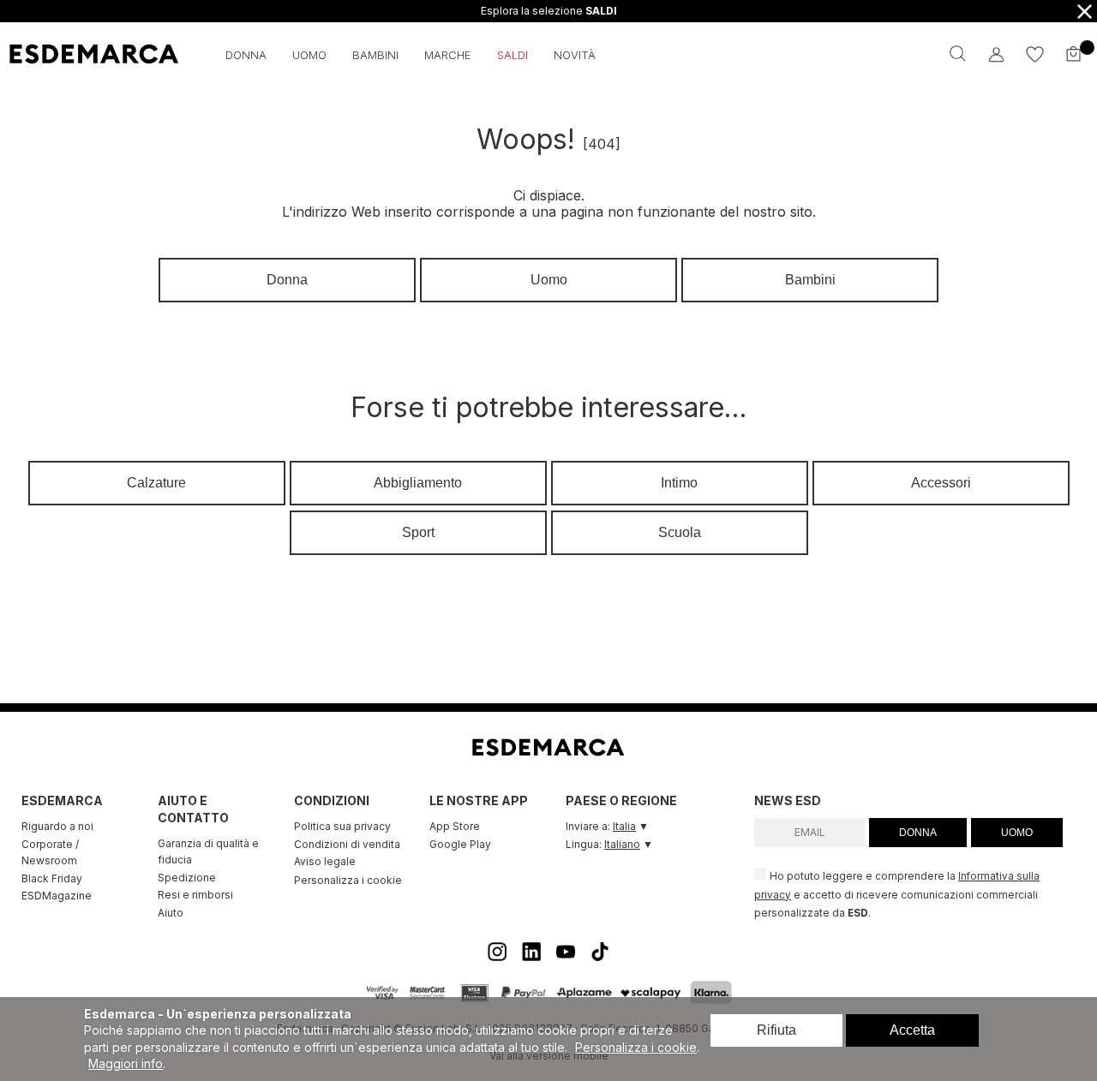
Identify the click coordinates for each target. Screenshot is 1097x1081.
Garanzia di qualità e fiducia (208, 852)
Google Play (460, 844)
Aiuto (170, 912)
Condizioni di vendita (347, 844)
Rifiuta (776, 1030)
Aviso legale (325, 861)
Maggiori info (125, 1063)
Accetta (912, 1030)
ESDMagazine (56, 895)
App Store (454, 826)
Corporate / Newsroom (50, 853)
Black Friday (51, 878)
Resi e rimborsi (195, 894)
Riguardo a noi (57, 826)
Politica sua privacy (342, 826)
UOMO (1017, 833)
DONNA (918, 833)
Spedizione (187, 877)
